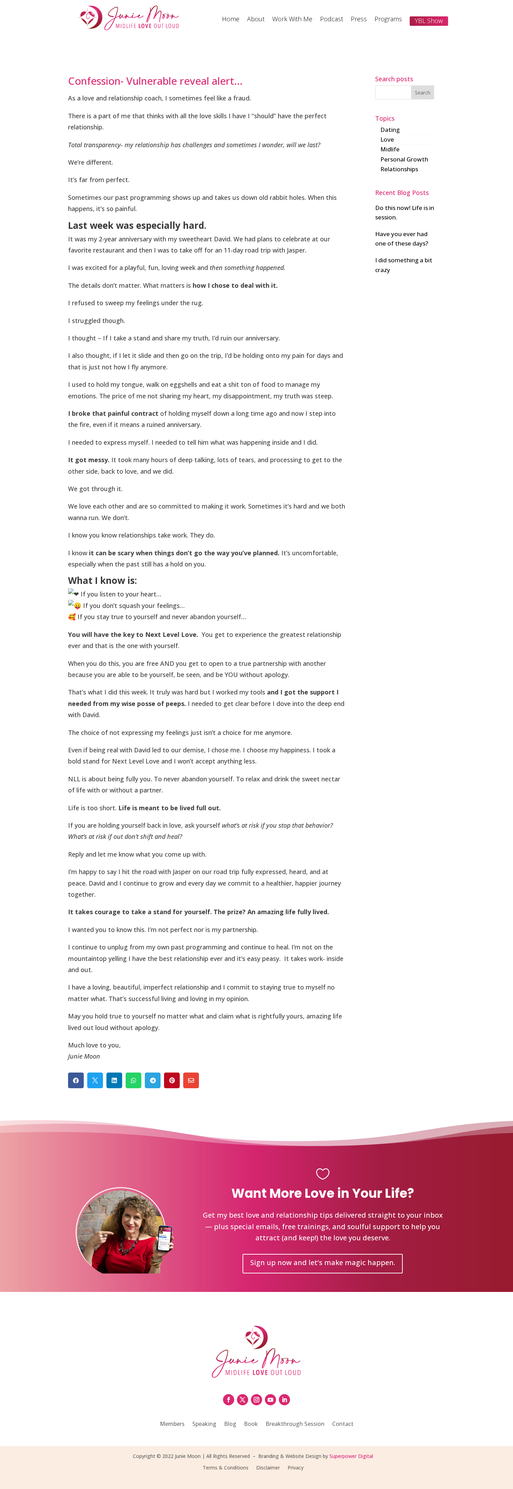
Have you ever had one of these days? (401, 238)
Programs (388, 19)
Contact (343, 1424)
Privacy (296, 1468)
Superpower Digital (351, 1456)
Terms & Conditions (225, 1468)
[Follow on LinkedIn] (284, 1399)
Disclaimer (268, 1468)
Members (172, 1424)
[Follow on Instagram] (256, 1399)
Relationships (399, 169)
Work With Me (292, 19)
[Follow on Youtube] (270, 1399)
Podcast (331, 19)
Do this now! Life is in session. (404, 212)
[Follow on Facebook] (228, 1399)
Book (251, 1424)
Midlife (390, 149)
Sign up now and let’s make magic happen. (322, 1262)
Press (359, 19)
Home (230, 19)
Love (387, 139)
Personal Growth (404, 159)
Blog (230, 1424)
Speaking (204, 1424)
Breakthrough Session (295, 1424)
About (256, 19)
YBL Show (429, 20)
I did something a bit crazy (403, 264)
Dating (390, 130)
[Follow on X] (242, 1399)
